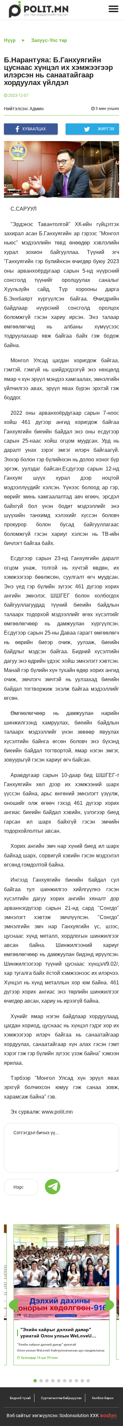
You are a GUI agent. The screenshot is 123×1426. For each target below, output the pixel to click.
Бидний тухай (20, 1398)
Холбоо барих (102, 1398)
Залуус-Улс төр (49, 40)
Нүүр (9, 40)
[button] (109, 1305)
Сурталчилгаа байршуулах (61, 1398)
